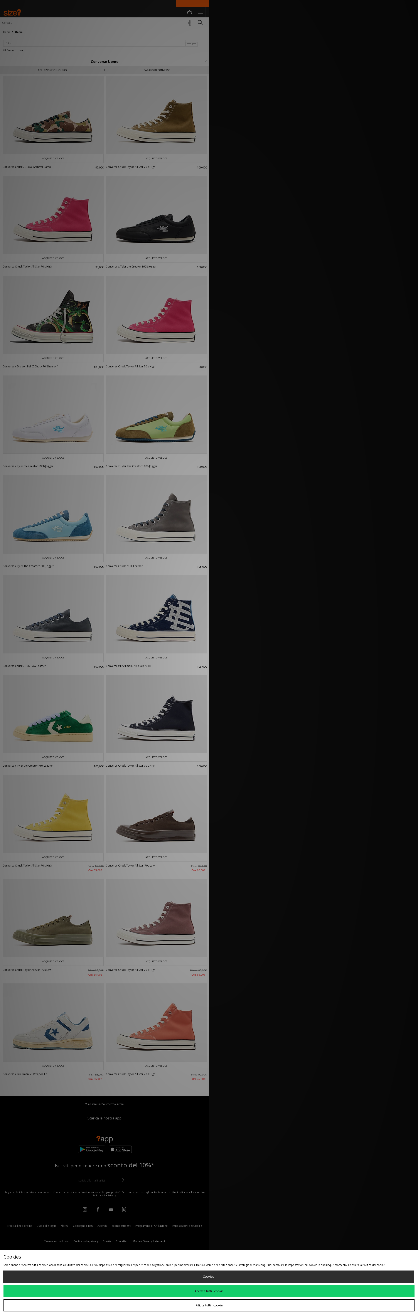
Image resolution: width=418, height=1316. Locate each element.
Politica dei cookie (373, 1265)
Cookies (208, 1276)
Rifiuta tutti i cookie (209, 1305)
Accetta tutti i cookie (209, 1291)
